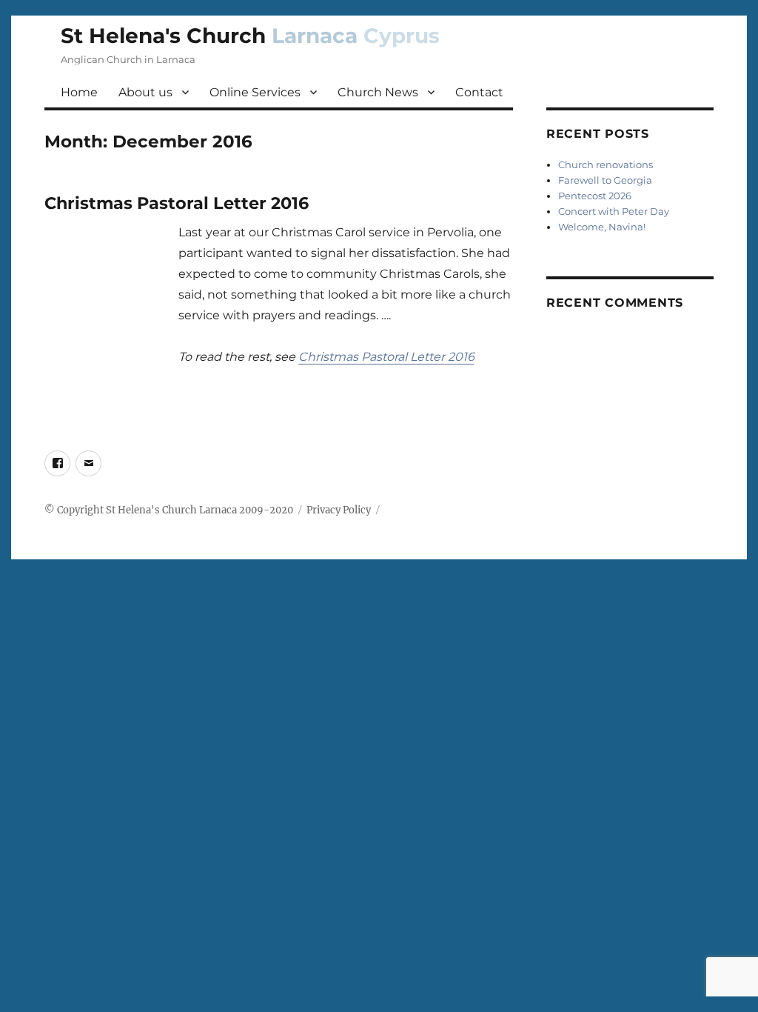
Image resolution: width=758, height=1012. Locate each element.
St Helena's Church (250, 35)
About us (145, 92)
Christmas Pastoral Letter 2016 (176, 203)
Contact (479, 92)
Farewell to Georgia (605, 180)
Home (79, 92)
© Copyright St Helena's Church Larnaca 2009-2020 (168, 510)
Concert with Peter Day (613, 211)
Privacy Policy (338, 510)
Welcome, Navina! (601, 227)
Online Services (255, 92)
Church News (378, 92)
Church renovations (605, 164)
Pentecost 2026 (594, 196)
